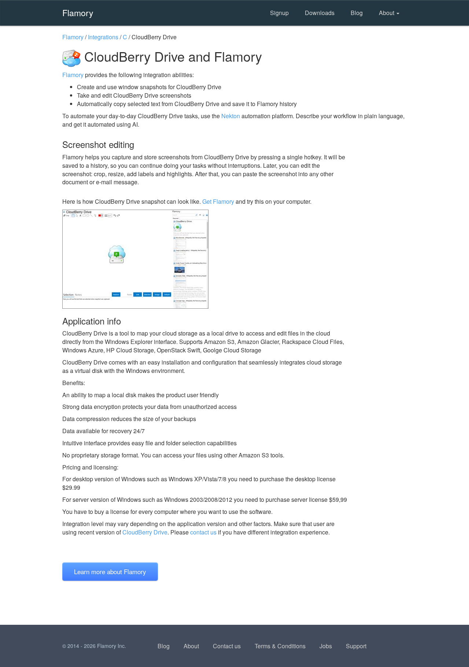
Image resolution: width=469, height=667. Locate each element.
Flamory (77, 12)
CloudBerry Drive (144, 532)
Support (356, 646)
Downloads (320, 12)
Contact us (227, 646)
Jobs (326, 646)
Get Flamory (218, 201)
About (387, 12)
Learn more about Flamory (110, 571)
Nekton (230, 116)
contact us (203, 532)
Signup (279, 12)
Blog (357, 12)
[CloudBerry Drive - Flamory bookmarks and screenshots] (204, 259)
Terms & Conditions (280, 646)
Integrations (103, 37)
